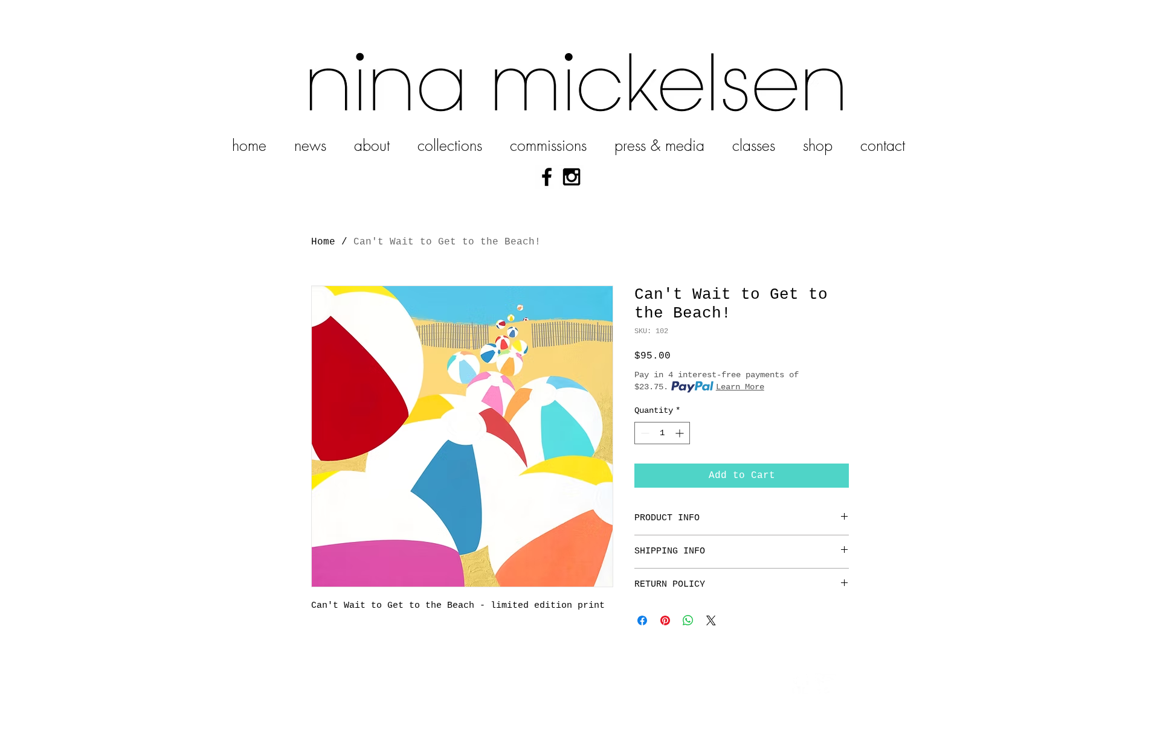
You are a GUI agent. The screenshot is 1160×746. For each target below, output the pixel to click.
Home (323, 242)
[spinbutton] (662, 433)
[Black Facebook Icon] (547, 177)
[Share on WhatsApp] (688, 620)
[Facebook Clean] (798, 684)
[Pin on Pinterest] (665, 620)
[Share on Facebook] (642, 620)
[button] (450, 140)
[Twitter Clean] (825, 684)
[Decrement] (643, 433)
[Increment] (680, 433)
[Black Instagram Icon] (571, 177)
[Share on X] (711, 620)
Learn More (740, 387)
